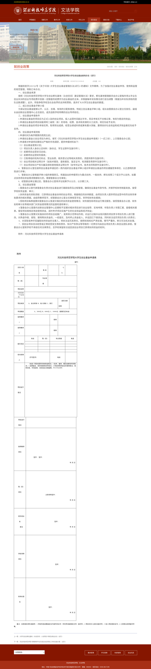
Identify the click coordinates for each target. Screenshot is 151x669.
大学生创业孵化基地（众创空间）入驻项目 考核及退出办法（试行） (41, 636)
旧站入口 (134, 2)
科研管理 (118, 653)
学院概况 (32, 20)
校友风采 (131, 653)
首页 (20, 20)
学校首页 (127, 2)
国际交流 (106, 20)
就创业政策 (129, 66)
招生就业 (94, 20)
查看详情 (16, 47)
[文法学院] (47, 14)
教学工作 (57, 20)
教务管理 (91, 653)
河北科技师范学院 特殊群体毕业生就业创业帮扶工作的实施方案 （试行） (43, 642)
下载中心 (119, 20)
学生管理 (104, 653)
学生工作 (82, 20)
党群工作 (45, 20)
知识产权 (131, 20)
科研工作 (69, 20)
